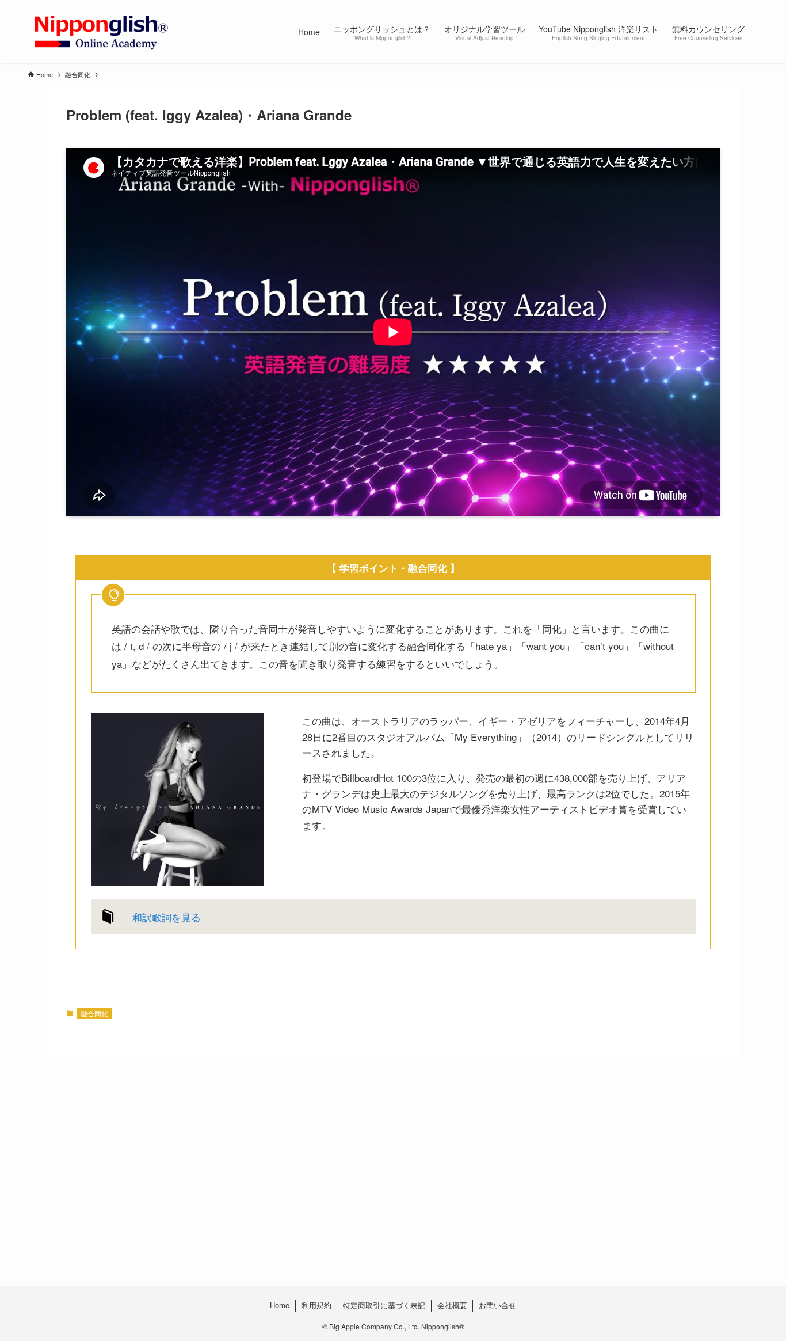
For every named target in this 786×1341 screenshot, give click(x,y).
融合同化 (94, 1013)
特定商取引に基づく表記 (384, 1305)
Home (279, 1305)
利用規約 (316, 1305)
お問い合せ (497, 1305)
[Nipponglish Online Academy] (101, 31)
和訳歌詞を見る (166, 917)
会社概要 (452, 1305)
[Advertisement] (373, 1194)
